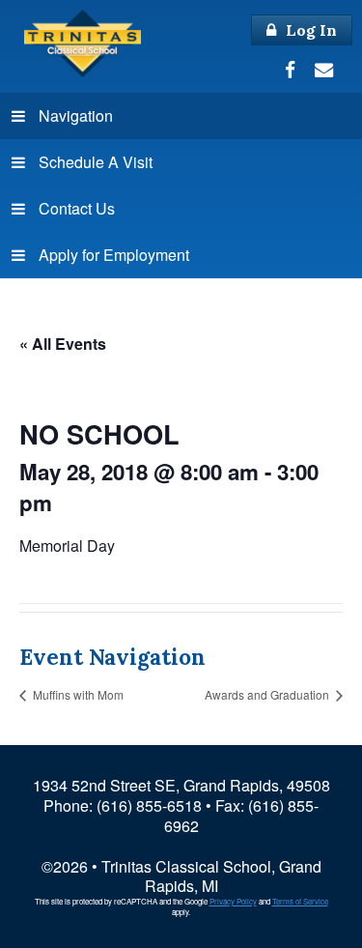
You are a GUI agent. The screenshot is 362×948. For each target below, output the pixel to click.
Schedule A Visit (96, 162)
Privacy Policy (233, 901)
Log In (309, 30)
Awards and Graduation (268, 694)
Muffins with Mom (77, 694)
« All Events (62, 343)
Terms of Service (300, 901)
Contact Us (77, 208)
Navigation (76, 115)
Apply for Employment (114, 255)
